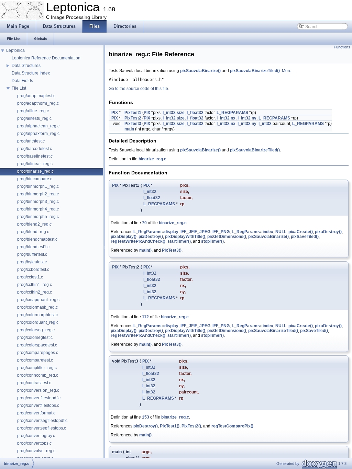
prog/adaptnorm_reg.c (38, 103)
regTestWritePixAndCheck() (138, 241)
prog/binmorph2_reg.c (38, 194)
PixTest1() (169, 426)
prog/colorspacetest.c (37, 345)
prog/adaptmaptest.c (36, 95)
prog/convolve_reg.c (36, 450)
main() (145, 250)
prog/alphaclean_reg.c (38, 126)
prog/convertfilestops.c (38, 405)
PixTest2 (132, 118)
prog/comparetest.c (35, 360)
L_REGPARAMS (232, 112)
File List (19, 88)
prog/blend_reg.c (33, 231)
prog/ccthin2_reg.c (34, 292)
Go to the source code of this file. (139, 88)
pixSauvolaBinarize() (200, 70)
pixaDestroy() (328, 231)
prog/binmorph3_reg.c (38, 201)
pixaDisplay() (123, 236)
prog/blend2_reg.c (34, 224)
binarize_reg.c (152, 159)
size (181, 112)
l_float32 (195, 112)
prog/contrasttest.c (34, 382)
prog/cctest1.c (30, 277)
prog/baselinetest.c (35, 156)
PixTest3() (172, 250)
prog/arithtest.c (31, 141)
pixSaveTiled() (305, 236)
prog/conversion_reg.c (38, 390)
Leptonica (15, 50)
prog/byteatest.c (32, 262)
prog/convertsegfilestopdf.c (42, 420)
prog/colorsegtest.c (35, 337)
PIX (114, 112)
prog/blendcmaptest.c (37, 239)
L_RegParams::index (252, 231)
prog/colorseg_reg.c (36, 330)
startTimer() (179, 241)
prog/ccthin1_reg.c (34, 284)
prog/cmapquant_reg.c (38, 299)
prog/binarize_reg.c (35, 171)
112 (145, 316)
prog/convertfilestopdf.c (38, 398)
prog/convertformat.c (36, 413)
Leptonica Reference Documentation (46, 58)
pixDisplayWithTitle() (185, 236)
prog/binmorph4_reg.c (38, 209)
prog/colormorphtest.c (37, 314)
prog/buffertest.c (32, 254)
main (129, 129)
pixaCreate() (300, 231)
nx (233, 118)
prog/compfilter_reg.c (37, 367)
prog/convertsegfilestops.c (41, 428)
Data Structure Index (31, 73)
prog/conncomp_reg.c (37, 375)
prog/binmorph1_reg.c (38, 186)
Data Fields (22, 80)
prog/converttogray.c (36, 435)
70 (144, 222)
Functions (342, 47)
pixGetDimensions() (226, 236)
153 (145, 417)
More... (288, 70)
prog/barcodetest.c (34, 148)
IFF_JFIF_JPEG (195, 231)
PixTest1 (132, 112)
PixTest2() (191, 426)
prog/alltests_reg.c (34, 118)
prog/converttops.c (34, 443)
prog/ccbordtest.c (33, 269)
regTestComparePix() (232, 426)
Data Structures (26, 65)
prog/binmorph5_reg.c (38, 216)
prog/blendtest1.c (33, 246)
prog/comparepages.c (37, 352)
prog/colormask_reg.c (37, 307)
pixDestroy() (151, 236)
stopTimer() (212, 241)
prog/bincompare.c (34, 178)
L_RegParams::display (155, 231)
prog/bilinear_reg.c (35, 163)
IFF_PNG (221, 231)
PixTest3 (132, 123)
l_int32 (169, 112)
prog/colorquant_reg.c (37, 322)
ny (254, 118)
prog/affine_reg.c (33, 110)
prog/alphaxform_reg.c (38, 133)
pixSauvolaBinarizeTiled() (255, 70)
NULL (280, 231)
